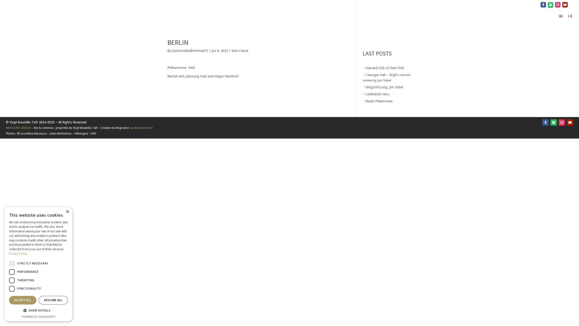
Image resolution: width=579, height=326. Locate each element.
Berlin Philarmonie (379, 101)
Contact (545, 16)
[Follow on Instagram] (562, 122)
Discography (483, 16)
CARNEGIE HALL (378, 94)
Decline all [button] (53, 300)
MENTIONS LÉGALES (18, 128)
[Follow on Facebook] (545, 122)
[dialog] (38, 264)
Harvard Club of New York (385, 68)
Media (504, 16)
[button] (38, 310)
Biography (441, 16)
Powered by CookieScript (38, 316)
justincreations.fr (142, 128)
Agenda (526, 16)
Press (461, 16)
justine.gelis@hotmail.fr (190, 50)
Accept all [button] (22, 300)
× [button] (67, 211)
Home (421, 16)
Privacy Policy (18, 254)
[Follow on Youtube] (570, 122)
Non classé (240, 50)
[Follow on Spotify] (554, 122)
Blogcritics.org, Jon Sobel (384, 87)
